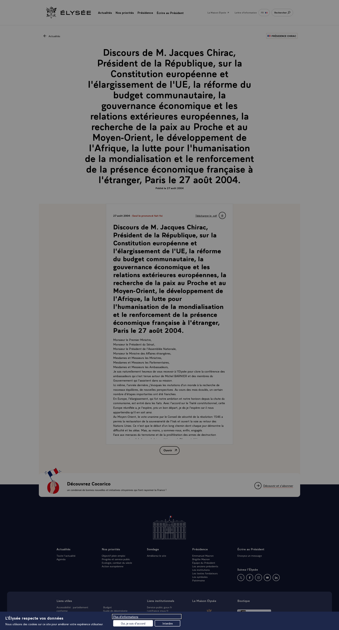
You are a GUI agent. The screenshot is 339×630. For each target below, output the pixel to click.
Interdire (167, 623)
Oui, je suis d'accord (133, 623)
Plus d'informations (125, 616)
